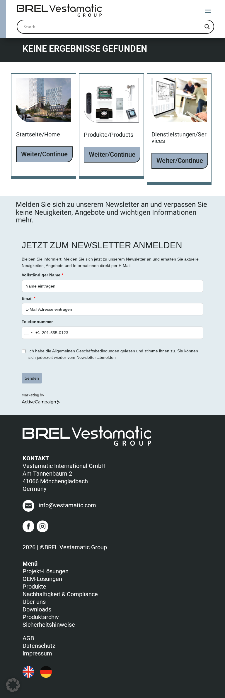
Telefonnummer (37, 321)
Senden (32, 378)
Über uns (34, 601)
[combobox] (31, 333)
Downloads (37, 609)
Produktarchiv (41, 617)
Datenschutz (39, 645)
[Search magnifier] (207, 27)
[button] (13, 685)
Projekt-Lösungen (46, 571)
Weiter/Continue (44, 154)
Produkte (34, 586)
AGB (28, 638)
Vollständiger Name (42, 275)
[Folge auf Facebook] (28, 526)
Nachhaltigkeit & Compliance (60, 594)
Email (28, 298)
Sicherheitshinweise (49, 624)
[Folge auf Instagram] (42, 526)
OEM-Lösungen (42, 578)
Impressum (37, 653)
